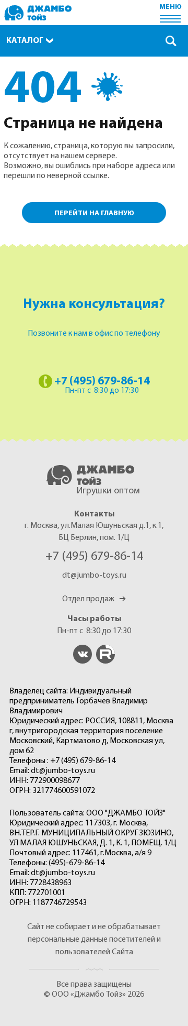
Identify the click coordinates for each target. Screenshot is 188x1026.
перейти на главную (94, 213)
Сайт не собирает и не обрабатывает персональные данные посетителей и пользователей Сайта (94, 939)
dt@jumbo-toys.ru (94, 575)
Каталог (24, 41)
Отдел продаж (94, 599)
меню (170, 7)
